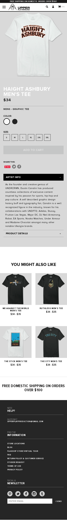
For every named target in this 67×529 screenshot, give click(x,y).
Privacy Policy (15, 469)
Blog (10, 447)
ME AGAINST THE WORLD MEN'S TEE (16, 309)
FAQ (9, 455)
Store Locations (16, 443)
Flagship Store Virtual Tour (22, 451)
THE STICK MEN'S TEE (15, 361)
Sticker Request (16, 462)
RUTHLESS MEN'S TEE (51, 308)
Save (8, 167)
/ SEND (58, 501)
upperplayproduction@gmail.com (25, 421)
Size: (5, 132)
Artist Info (13, 177)
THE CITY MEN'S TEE (51, 361)
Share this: (9, 162)
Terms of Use (14, 466)
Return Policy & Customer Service (25, 458)
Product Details (17, 233)
